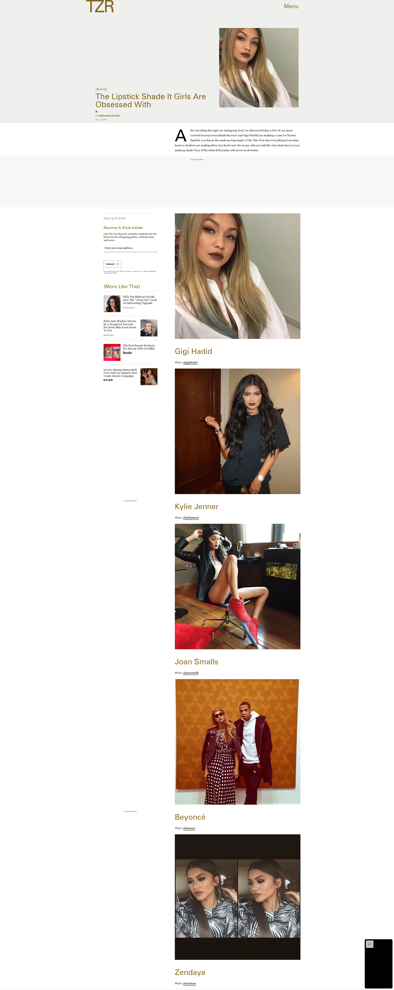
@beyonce (189, 828)
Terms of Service (150, 271)
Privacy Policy (112, 273)
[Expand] (368, 942)
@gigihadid (190, 362)
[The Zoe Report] (100, 6)
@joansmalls (191, 673)
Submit (110, 264)
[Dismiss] (389, 942)
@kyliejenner (191, 517)
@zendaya (189, 983)
